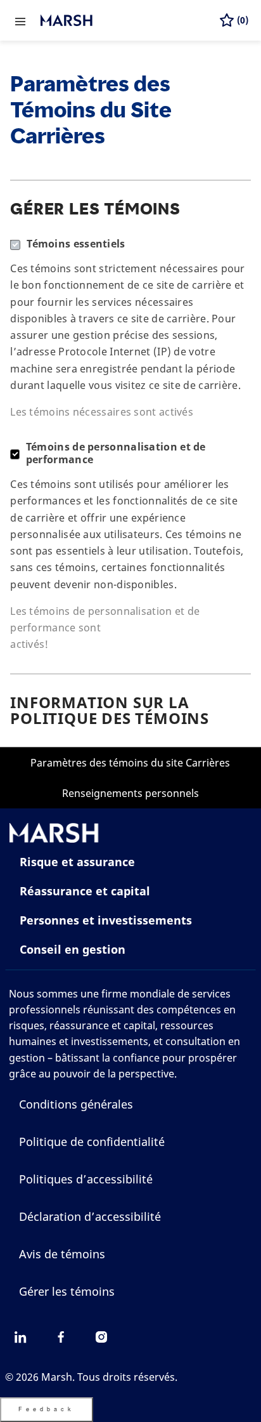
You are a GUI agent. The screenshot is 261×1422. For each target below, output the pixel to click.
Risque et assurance (77, 861)
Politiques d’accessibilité (86, 1179)
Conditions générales (76, 1104)
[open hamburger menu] (20, 20)
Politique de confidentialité (92, 1141)
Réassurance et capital (85, 891)
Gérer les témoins (67, 1291)
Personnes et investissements (106, 920)
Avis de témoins (62, 1254)
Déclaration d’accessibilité (90, 1216)
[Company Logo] (104, 20)
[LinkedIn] (20, 1337)
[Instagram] (101, 1337)
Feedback (46, 1409)
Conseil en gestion (72, 949)
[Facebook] (61, 1337)
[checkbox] (10, 443)
